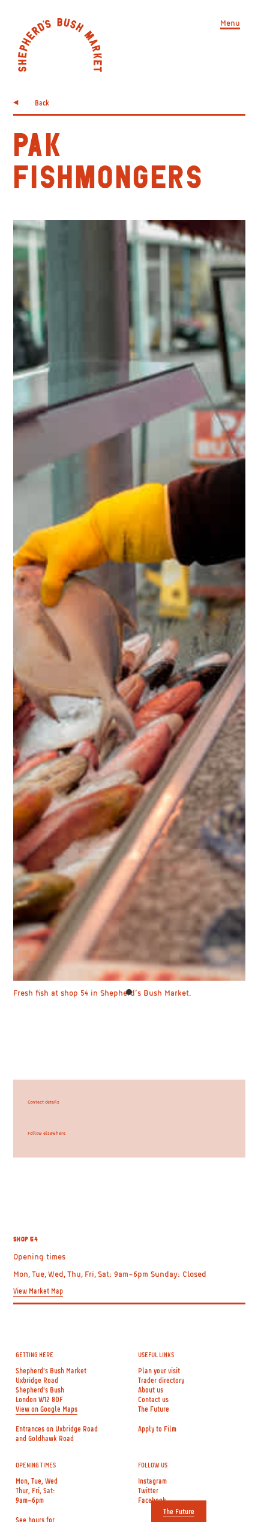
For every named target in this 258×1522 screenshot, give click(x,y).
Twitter (148, 1490)
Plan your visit (159, 1370)
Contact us (153, 1399)
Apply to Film (157, 1428)
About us (150, 1389)
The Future (178, 1511)
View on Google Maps (46, 1408)
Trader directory (161, 1380)
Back (42, 102)
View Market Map (38, 1290)
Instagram (152, 1480)
